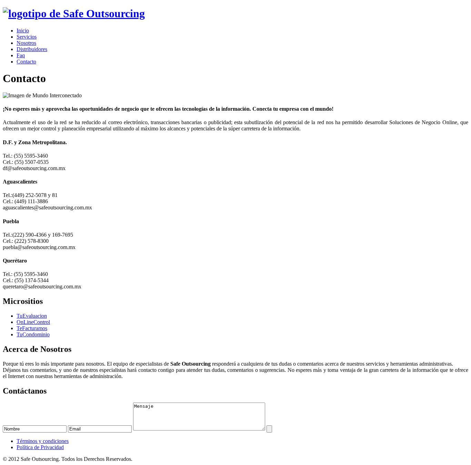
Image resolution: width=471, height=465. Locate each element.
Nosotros (26, 43)
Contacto (26, 62)
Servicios (27, 37)
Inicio (23, 30)
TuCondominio (33, 334)
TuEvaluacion (32, 316)
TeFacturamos (32, 328)
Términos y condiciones (43, 441)
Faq (21, 55)
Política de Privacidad (40, 447)
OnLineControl (33, 322)
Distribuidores (32, 49)
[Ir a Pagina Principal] (74, 13)
